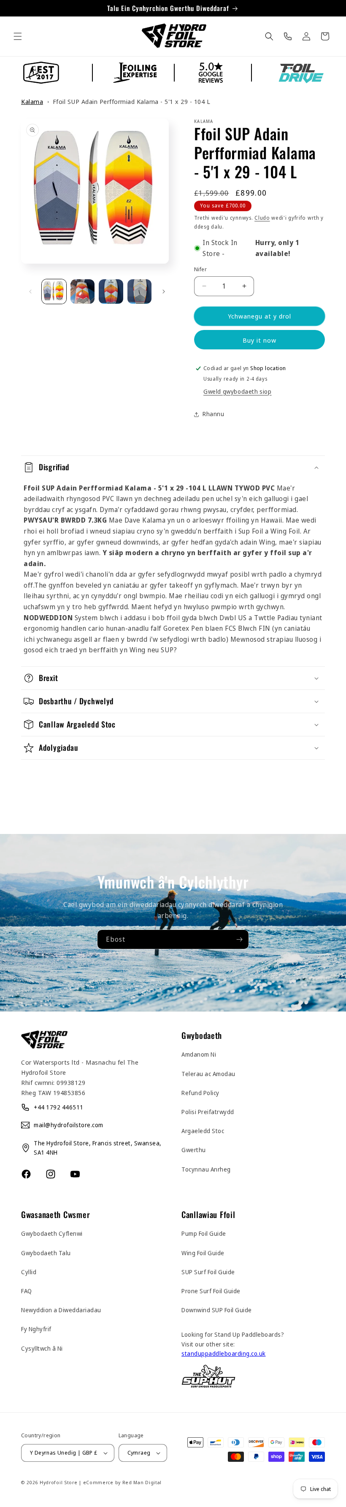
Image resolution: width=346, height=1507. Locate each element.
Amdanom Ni (198, 1054)
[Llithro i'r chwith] (30, 291)
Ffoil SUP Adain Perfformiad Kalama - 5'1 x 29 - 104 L (132, 101)
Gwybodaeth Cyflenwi (52, 1233)
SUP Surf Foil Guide (208, 1272)
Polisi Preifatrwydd (207, 1112)
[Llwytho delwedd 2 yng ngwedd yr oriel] (82, 291)
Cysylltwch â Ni (42, 1348)
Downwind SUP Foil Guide (216, 1310)
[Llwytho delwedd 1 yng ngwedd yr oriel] (54, 291)
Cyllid (28, 1272)
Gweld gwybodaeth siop (237, 391)
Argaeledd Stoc (202, 1131)
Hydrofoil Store (59, 1482)
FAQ (26, 1291)
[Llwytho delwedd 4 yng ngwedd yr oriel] (139, 291)
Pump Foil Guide (203, 1233)
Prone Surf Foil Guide (211, 1291)
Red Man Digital (142, 1482)
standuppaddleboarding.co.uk (223, 1353)
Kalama (32, 101)
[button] (17, 36)
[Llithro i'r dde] (163, 291)
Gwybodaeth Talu (46, 1253)
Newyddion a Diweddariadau (61, 1310)
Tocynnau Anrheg (206, 1169)
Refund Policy (200, 1093)
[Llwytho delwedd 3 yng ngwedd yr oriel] (111, 291)
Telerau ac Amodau (208, 1074)
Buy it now (259, 340)
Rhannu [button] (213, 414)
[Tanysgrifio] (239, 940)
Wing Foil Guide (202, 1253)
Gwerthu (193, 1150)
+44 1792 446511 (59, 1107)
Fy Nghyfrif (36, 1329)
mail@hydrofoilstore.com (68, 1125)
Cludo (262, 217)
